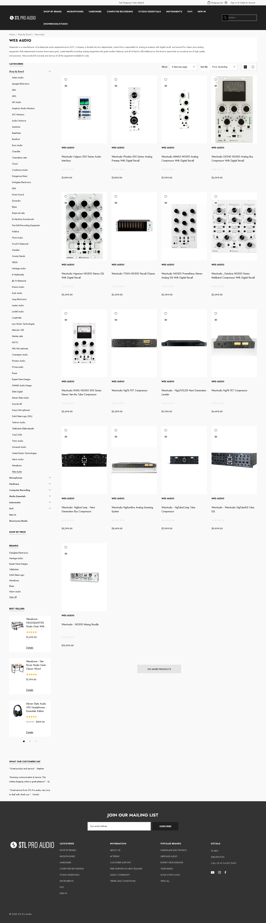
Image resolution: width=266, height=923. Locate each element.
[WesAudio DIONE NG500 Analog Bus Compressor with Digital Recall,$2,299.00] (234, 109)
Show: (165, 67)
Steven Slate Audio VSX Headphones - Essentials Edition (36, 707)
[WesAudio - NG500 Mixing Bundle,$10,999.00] (84, 577)
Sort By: (204, 67)
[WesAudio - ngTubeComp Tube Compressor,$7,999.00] (184, 460)
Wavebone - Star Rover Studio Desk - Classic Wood (36, 665)
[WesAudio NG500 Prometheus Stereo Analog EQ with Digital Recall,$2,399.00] (184, 226)
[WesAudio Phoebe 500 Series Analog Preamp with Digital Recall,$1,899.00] (134, 109)
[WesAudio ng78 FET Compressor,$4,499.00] (234, 343)
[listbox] (224, 67)
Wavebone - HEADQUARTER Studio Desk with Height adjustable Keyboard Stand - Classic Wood (35, 622)
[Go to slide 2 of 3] (30, 741)
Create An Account (247, 2)
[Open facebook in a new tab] (225, 872)
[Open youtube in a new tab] (213, 872)
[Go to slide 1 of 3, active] (24, 741)
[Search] (225, 18)
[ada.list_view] (253, 67)
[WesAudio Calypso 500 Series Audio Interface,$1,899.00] (84, 109)
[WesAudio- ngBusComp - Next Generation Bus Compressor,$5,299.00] (84, 460)
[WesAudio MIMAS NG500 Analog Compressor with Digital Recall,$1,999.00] (184, 109)
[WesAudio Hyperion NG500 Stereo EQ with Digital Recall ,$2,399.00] (84, 226)
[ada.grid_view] (245, 67)
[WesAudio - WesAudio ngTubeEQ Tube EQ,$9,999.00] (234, 460)
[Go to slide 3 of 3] (36, 741)
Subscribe (165, 826)
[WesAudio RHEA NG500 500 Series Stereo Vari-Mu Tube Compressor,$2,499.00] (84, 343)
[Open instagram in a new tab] (220, 872)
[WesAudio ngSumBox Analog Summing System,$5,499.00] (134, 460)
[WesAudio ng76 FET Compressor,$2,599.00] (134, 343)
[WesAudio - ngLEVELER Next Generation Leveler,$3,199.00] (184, 343)
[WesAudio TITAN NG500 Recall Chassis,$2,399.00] (134, 226)
